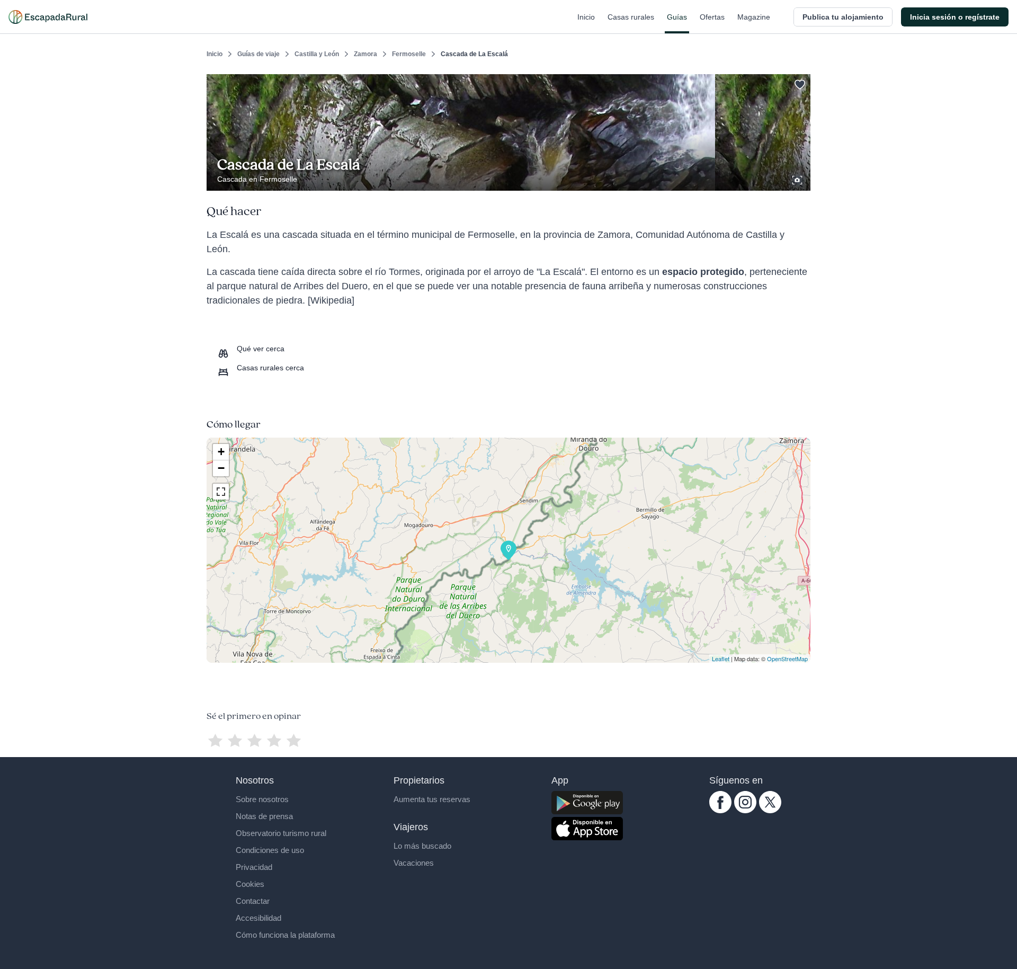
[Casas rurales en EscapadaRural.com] (47, 17)
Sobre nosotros (262, 799)
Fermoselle (409, 54)
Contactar (253, 900)
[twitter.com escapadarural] (770, 810)
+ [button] (221, 451)
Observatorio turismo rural (281, 833)
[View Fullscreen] (221, 492)
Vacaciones (414, 862)
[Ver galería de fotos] (798, 178)
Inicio (586, 17)
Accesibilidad (258, 917)
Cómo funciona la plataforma (285, 934)
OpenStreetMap (787, 658)
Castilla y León (317, 54)
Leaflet (720, 658)
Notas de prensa (264, 816)
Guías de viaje (258, 54)
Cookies (250, 883)
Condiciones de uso (270, 850)
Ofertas (712, 17)
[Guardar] (798, 82)
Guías (677, 17)
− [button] (221, 468)
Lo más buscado (422, 845)
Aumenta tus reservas (432, 799)
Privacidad (254, 867)
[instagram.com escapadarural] (745, 810)
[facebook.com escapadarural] (720, 810)
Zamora (365, 54)
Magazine (753, 17)
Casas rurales (631, 17)
